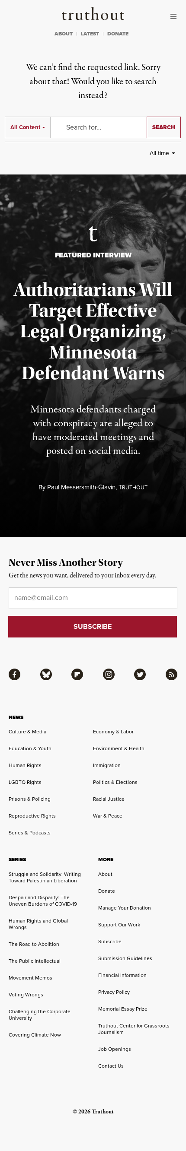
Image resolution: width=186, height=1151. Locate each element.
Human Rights (25, 765)
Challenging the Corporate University (40, 1015)
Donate (106, 891)
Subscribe (110, 941)
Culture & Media (27, 732)
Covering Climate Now (35, 1035)
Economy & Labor (113, 732)
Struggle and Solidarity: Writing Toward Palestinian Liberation (45, 877)
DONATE (117, 34)
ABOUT (64, 34)
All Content (25, 127)
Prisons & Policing (30, 799)
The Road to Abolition (34, 944)
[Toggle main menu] (175, 16)
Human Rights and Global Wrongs (38, 924)
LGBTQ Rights (25, 782)
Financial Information (122, 975)
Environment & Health (118, 748)
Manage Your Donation (124, 908)
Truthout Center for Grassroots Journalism (134, 1029)
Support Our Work (119, 925)
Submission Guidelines (125, 958)
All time (159, 153)
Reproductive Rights (32, 816)
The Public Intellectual (35, 961)
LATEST (90, 34)
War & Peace (107, 816)
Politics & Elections (115, 782)
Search (163, 127)
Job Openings (114, 1049)
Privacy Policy (114, 992)
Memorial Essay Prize (123, 1009)
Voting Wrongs (26, 995)
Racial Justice (109, 799)
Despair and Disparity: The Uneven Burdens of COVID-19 (43, 901)
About (105, 874)
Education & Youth (30, 748)
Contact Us (111, 1066)
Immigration (107, 765)
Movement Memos (30, 978)
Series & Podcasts (30, 833)
